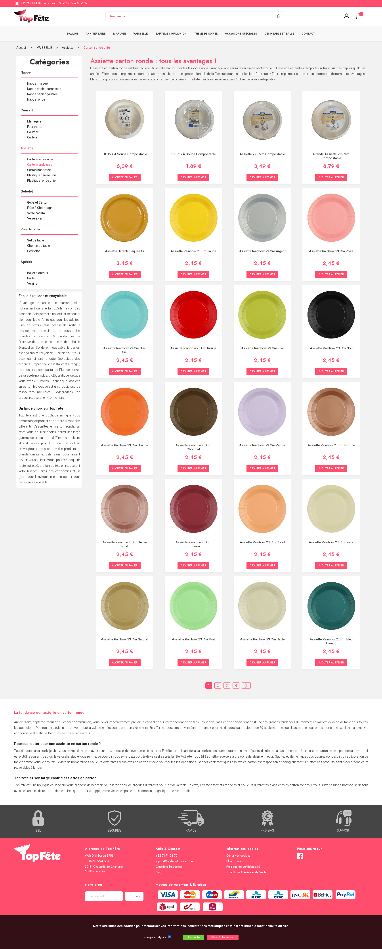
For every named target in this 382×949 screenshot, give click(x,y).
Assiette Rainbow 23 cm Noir (331, 348)
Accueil (21, 47)
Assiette (68, 47)
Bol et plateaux (37, 273)
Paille (31, 278)
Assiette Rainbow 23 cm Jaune (193, 251)
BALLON (72, 33)
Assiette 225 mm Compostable (262, 154)
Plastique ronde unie (41, 180)
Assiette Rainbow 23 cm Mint (193, 639)
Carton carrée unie (40, 159)
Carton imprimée (39, 170)
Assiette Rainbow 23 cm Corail (262, 542)
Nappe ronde (36, 99)
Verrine (32, 283)
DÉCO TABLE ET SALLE (279, 33)
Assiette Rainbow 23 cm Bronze (331, 445)
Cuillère (32, 137)
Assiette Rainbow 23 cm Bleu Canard (331, 641)
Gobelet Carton (37, 202)
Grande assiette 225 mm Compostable (331, 156)
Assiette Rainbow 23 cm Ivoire (331, 542)
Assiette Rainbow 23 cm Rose (331, 251)
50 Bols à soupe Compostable (124, 154)
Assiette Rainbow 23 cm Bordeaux (193, 544)
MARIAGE (119, 33)
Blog (159, 872)
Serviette (33, 251)
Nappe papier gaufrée (42, 94)
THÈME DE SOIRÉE (206, 33)
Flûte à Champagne (40, 208)
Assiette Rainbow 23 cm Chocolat (193, 447)
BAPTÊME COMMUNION (170, 33)
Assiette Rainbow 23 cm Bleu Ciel (124, 350)
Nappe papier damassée (44, 89)
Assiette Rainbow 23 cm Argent (262, 251)
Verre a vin (34, 218)
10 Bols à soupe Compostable (193, 154)
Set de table (35, 240)
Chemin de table (38, 245)
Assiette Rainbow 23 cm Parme (262, 445)
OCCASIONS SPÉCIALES (241, 33)
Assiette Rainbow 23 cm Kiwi (262, 348)
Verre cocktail (36, 213)
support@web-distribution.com (175, 861)
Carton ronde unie (96, 47)
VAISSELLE (140, 33)
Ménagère (34, 121)
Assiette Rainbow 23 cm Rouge (193, 348)
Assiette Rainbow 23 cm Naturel (124, 639)
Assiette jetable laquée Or (124, 251)
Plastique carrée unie (42, 175)
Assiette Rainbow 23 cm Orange (124, 445)
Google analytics (154, 937)
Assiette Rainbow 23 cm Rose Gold (125, 544)
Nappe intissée (37, 83)
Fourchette (34, 126)
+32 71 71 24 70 (31, 3)
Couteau (33, 132)
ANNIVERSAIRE (95, 33)
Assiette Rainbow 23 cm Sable (262, 639)
